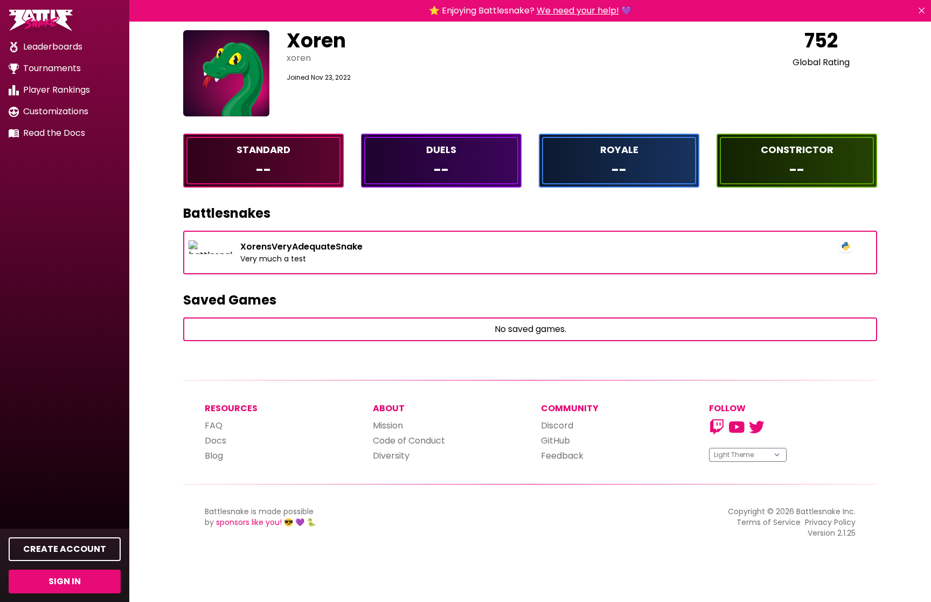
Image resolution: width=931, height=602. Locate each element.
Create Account (64, 549)
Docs (215, 440)
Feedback (562, 455)
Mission (388, 425)
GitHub (555, 440)
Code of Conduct (409, 440)
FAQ (214, 425)
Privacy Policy (830, 522)
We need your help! (578, 10)
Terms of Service (769, 522)
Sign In (64, 581)
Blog (214, 455)
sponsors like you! (249, 522)
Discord (557, 425)
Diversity (391, 455)
